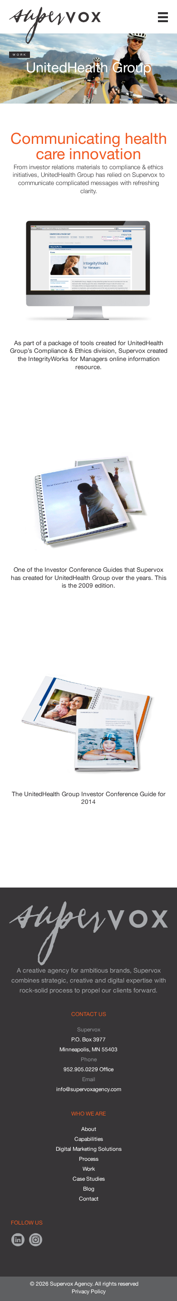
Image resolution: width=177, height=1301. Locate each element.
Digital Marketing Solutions (89, 1149)
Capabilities (88, 1139)
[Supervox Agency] (55, 23)
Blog (88, 1189)
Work (89, 1169)
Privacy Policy (89, 1291)
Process (88, 1159)
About (88, 1129)
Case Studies (89, 1179)
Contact (88, 1199)
